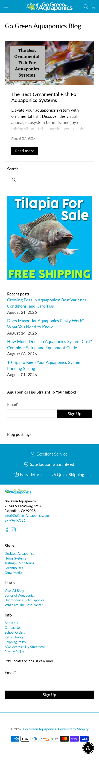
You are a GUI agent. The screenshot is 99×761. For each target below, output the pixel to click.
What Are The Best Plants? (24, 605)
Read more (24, 150)
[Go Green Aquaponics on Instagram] (13, 531)
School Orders (15, 632)
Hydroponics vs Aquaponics (24, 600)
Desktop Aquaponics (19, 553)
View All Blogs (14, 590)
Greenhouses (14, 568)
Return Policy (14, 637)
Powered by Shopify (73, 729)
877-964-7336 (15, 520)
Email (13, 404)
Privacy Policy (14, 652)
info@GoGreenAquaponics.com (27, 515)
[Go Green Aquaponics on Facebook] (7, 531)
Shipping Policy (15, 642)
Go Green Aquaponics (39, 729)
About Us (11, 623)
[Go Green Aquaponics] (49, 6)
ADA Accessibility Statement (25, 647)
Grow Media (13, 573)
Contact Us (12, 628)
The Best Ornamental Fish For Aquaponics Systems (44, 97)
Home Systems (15, 558)
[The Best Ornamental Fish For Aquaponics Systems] (49, 63)
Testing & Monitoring (19, 563)
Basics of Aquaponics (20, 595)
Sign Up (74, 413)
